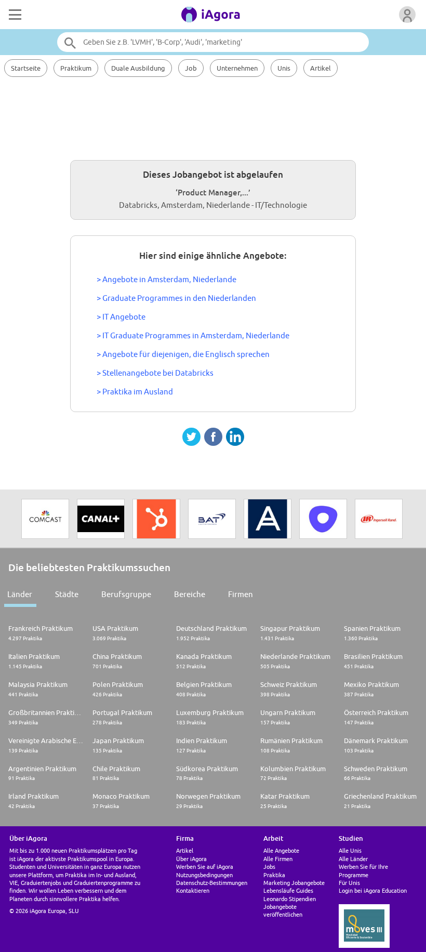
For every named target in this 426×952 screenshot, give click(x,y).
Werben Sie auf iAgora (204, 866)
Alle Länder (353, 858)
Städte (66, 594)
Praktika (274, 874)
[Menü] (14, 14)
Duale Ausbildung (138, 68)
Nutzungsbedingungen (204, 874)
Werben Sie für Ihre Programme (363, 870)
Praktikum (75, 68)
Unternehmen (237, 68)
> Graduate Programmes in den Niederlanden (176, 298)
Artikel (320, 68)
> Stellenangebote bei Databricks (155, 372)
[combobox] (213, 42)
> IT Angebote (121, 316)
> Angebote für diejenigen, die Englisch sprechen (183, 354)
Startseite (26, 68)
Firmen (240, 594)
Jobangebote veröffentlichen (282, 910)
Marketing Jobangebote (294, 882)
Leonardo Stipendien (289, 898)
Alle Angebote (281, 850)
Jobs (269, 866)
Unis (283, 68)
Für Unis (349, 882)
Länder (19, 594)
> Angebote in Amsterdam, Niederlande (166, 279)
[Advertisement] (213, 117)
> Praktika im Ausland (135, 391)
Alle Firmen (277, 858)
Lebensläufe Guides (288, 890)
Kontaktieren (192, 890)
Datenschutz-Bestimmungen (211, 882)
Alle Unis (350, 850)
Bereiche (189, 594)
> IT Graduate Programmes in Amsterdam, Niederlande (193, 335)
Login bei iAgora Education (373, 890)
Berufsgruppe (126, 594)
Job (191, 68)
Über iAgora (191, 858)
